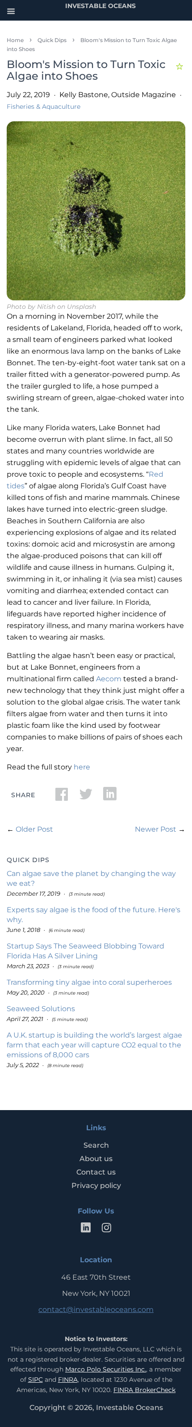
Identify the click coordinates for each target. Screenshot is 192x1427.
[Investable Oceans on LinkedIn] (86, 1229)
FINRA (68, 1380)
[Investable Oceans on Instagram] (106, 1229)
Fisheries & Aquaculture (43, 107)
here (82, 767)
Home (15, 40)
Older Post (34, 829)
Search (96, 1145)
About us (96, 1158)
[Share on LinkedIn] (110, 797)
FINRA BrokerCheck (144, 1390)
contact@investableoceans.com (96, 1309)
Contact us (96, 1172)
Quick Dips (52, 40)
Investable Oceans (129, 1407)
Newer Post (155, 829)
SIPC (35, 1380)
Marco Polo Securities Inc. (105, 1369)
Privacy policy (96, 1185)
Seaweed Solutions (41, 1008)
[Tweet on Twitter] (85, 797)
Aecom (108, 679)
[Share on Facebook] (61, 797)
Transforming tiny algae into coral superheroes (89, 982)
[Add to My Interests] (180, 65)
